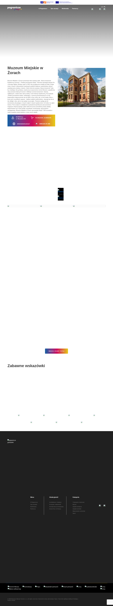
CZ (102, 7)
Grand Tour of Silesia (55, 509)
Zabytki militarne (77, 506)
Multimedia (33, 506)
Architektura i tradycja (55, 502)
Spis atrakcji (33, 504)
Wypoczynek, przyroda (79, 511)
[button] (61, 191)
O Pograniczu (34, 502)
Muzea (74, 504)
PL (104, 7)
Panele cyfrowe (11, 600)
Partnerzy (33, 509)
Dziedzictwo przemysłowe (56, 506)
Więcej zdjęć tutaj (56, 351)
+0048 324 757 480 (44, 123)
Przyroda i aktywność (55, 504)
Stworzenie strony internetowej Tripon (47, 598)
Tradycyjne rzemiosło (78, 502)
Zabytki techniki (77, 509)
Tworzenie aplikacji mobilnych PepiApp (68, 598)
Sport (74, 513)
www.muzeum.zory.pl (23, 123)
